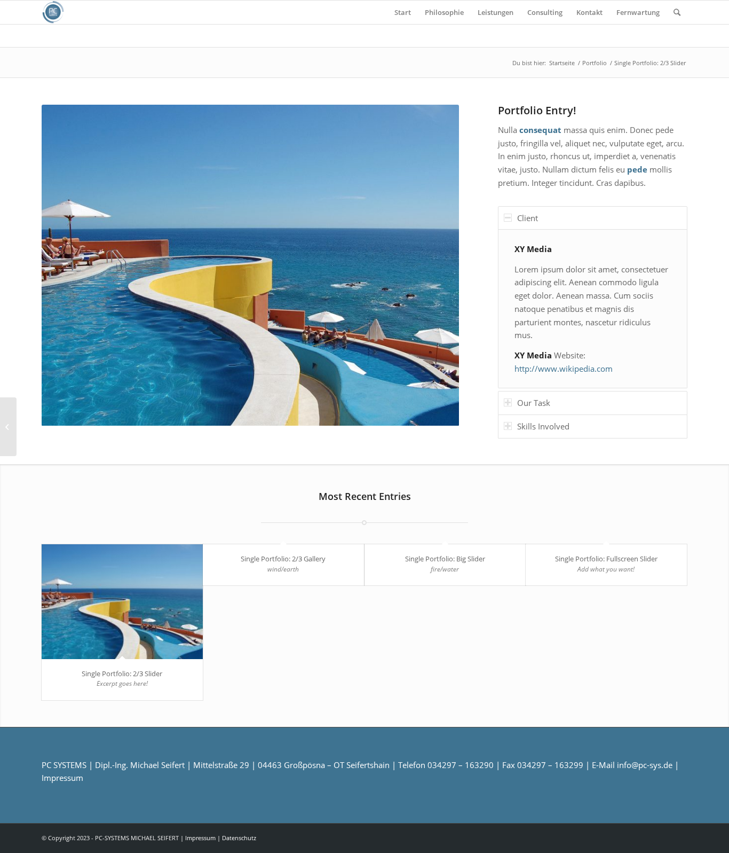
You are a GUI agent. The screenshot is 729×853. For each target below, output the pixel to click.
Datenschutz (239, 838)
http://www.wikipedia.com (563, 368)
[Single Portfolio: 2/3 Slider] (122, 601)
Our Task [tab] (533, 402)
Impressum (62, 777)
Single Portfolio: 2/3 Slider (122, 673)
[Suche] (677, 12)
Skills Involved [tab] (543, 426)
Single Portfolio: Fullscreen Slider (606, 559)
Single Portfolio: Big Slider (445, 559)
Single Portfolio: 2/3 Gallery (283, 559)
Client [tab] (527, 218)
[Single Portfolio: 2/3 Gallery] (8, 426)
